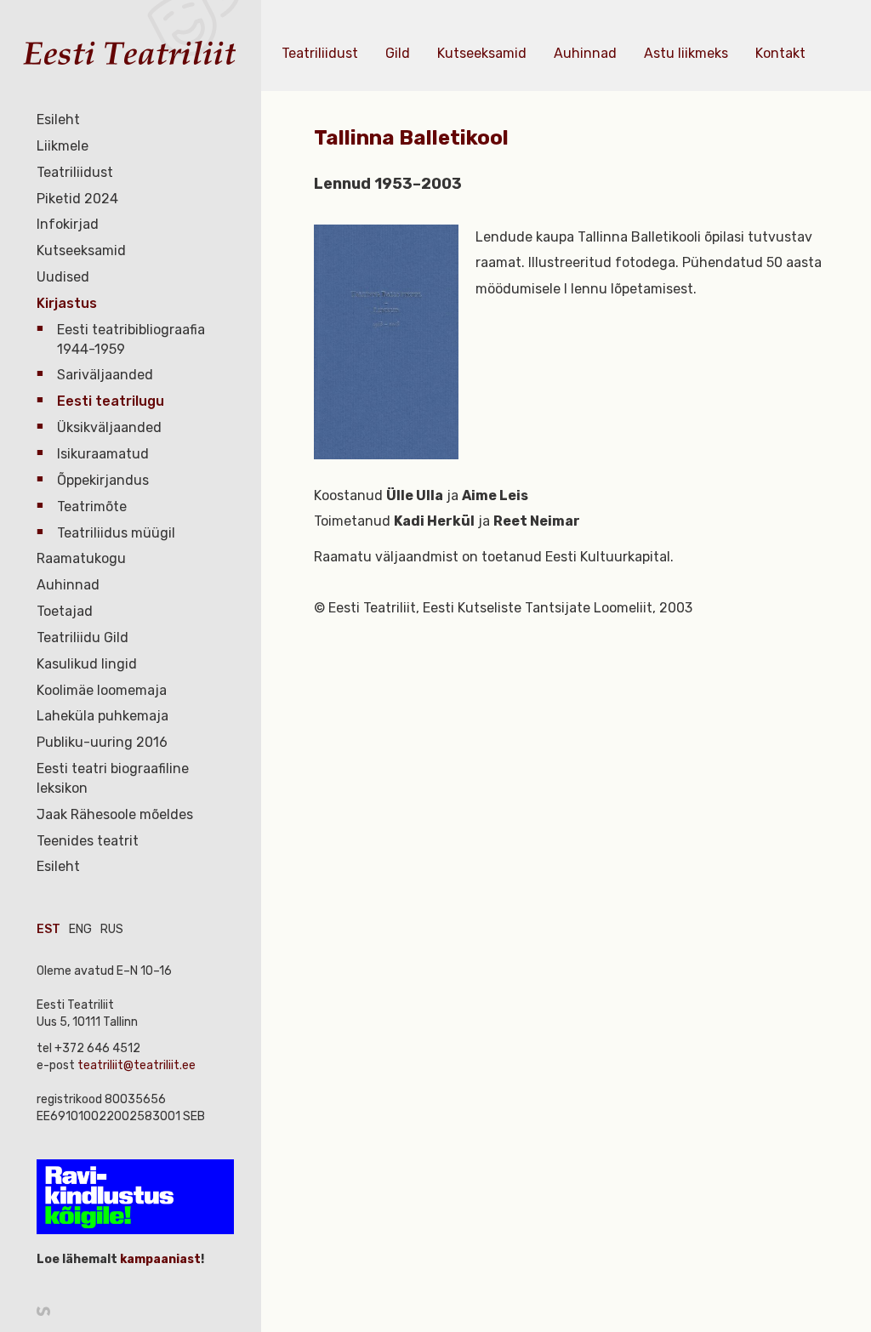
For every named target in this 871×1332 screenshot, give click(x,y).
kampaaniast (159, 1259)
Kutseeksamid (81, 250)
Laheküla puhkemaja (102, 716)
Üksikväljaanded (109, 427)
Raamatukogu (81, 558)
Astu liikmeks (686, 53)
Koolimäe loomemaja (102, 690)
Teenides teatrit (88, 841)
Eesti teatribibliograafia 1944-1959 (131, 339)
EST (48, 929)
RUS (111, 929)
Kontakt (780, 53)
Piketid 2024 (77, 199)
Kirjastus (67, 303)
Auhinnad (68, 585)
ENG (80, 929)
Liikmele (62, 146)
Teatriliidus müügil (116, 533)
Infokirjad (68, 224)
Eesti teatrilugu (110, 401)
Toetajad (65, 611)
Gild (397, 53)
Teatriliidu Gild (82, 637)
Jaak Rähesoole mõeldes (115, 814)
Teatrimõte (92, 506)
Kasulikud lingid (87, 664)
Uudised (63, 277)
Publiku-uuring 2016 (102, 742)
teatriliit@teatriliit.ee (136, 1065)
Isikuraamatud (103, 454)
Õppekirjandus (103, 480)
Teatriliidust (75, 172)
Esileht (58, 119)
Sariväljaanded (105, 375)
